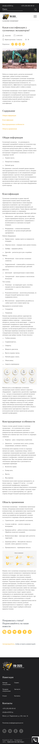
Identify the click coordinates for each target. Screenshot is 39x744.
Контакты (17, 696)
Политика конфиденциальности (12, 723)
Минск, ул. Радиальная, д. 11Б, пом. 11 (15, 716)
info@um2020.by (7, 6)
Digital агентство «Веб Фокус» (15, 742)
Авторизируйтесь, (8, 644)
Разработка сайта (7, 740)
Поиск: (5, 9)
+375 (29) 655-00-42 (27, 6)
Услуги (4, 696)
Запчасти (17, 689)
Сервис (16, 682)
